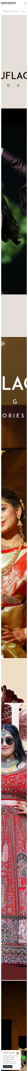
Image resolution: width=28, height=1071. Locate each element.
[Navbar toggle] (25, 3)
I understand (7, 1066)
